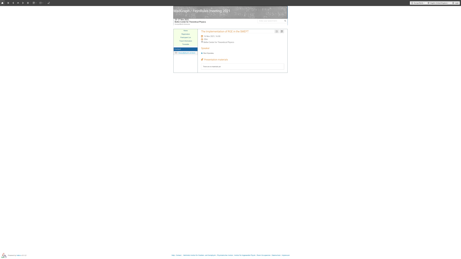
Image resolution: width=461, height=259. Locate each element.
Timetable (185, 44)
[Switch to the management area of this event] (48, 3)
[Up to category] (18, 3)
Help (173, 255)
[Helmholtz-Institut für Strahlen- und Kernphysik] (3, 255)
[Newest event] (27, 3)
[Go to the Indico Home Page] (2, 3)
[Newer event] (23, 3)
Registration (186, 34)
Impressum (285, 255)
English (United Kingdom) (439, 3)
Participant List (185, 37)
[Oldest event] (8, 3)
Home (186, 31)
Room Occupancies (263, 255)
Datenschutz (276, 255)
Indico (19, 255)
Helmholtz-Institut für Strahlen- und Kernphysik (199, 255)
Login (457, 3)
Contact (178, 255)
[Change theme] (41, 3)
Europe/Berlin (418, 3)
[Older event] (13, 3)
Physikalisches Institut (225, 255)
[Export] (34, 3)
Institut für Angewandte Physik (245, 255)
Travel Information (185, 41)
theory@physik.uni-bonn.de (187, 53)
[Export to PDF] (277, 31)
